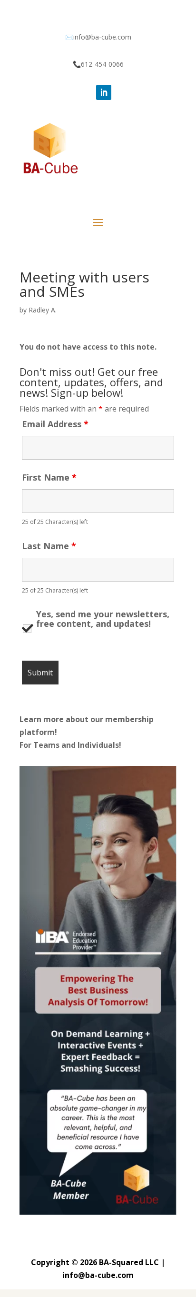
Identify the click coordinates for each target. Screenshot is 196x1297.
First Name (49, 477)
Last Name (49, 546)
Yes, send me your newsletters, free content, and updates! (102, 619)
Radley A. (43, 309)
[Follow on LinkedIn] (103, 92)
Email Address (55, 424)
